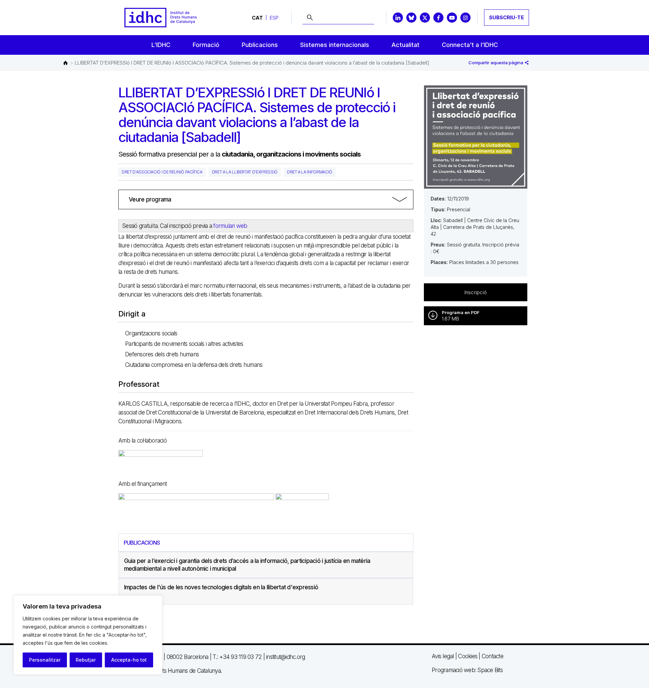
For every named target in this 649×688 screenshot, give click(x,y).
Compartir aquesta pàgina (496, 62)
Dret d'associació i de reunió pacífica (162, 171)
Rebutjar (86, 660)
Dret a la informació (309, 171)
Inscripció (475, 292)
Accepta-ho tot (129, 660)
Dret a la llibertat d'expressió (245, 171)
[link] (265, 199)
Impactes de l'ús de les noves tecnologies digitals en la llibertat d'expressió (221, 587)
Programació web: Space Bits (467, 670)
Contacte (492, 656)
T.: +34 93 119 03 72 (237, 657)
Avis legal (443, 656)
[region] (88, 634)
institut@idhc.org (285, 657)
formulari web (230, 225)
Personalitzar (45, 660)
